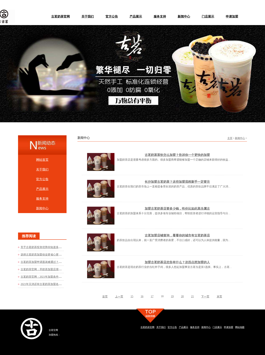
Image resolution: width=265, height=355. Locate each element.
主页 (229, 138)
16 (142, 296)
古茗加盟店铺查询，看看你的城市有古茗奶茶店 (177, 235)
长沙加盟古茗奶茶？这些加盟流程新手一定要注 (177, 181)
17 (152, 296)
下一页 (205, 296)
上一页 (119, 296)
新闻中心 (240, 138)
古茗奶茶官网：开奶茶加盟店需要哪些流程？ (48, 269)
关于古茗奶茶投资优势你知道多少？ (42, 247)
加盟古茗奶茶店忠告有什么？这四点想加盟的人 (177, 262)
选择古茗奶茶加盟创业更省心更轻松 (42, 254)
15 (132, 296)
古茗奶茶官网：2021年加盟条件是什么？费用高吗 (50, 276)
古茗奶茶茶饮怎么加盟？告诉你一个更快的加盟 (177, 155)
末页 (219, 296)
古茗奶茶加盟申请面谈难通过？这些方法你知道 (49, 262)
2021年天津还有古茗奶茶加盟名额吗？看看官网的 (50, 284)
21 (192, 296)
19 (172, 296)
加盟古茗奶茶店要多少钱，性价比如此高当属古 (177, 208)
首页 (105, 296)
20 (182, 296)
